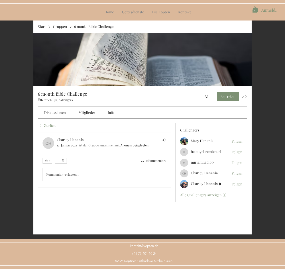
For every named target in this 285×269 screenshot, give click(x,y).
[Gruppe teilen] (244, 96)
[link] (55, 112)
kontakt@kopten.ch (144, 246)
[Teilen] (163, 140)
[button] (254, 9)
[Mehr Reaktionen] (61, 161)
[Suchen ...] (207, 96)
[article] (104, 160)
